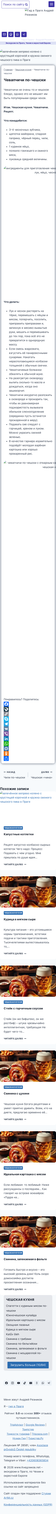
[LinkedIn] (28, 738)
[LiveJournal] (28, 709)
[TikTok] (24, 1383)
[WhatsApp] (17, 34)
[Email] (4, 34)
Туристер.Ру (35, 1438)
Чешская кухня (23, 69)
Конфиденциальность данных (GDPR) (28, 1504)
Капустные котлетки (19, 834)
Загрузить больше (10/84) (28, 1365)
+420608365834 (37, 1460)
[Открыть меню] (51, 4)
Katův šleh (12, 1334)
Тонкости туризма (18, 1433)
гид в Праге (16, 1406)
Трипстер (28, 1429)
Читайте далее (15, 864)
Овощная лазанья (17, 1324)
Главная (8, 69)
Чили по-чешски (14, 775)
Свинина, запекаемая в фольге (25, 1259)
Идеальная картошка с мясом (25, 1174)
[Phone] (11, 34)
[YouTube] (18, 1383)
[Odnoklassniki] (28, 753)
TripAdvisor (16, 1424)
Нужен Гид (19, 1438)
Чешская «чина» (41, 775)
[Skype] (28, 718)
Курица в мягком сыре (20, 919)
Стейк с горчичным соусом (23, 1008)
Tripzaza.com (40, 1433)
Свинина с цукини (16, 1093)
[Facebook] (28, 704)
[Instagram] (12, 1383)
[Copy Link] (28, 714)
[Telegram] (24, 34)
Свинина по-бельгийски (21, 1343)
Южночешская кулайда (21, 1315)
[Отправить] (28, 758)
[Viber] (28, 733)
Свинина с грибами (18, 1338)
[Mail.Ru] (28, 748)
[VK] (28, 728)
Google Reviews (35, 1424)
